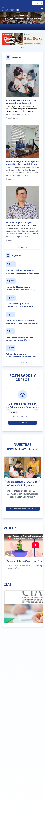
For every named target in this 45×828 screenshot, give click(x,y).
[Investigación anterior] (7, 479)
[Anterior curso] (8, 407)
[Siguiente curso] (36, 407)
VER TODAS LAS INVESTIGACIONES (22, 509)
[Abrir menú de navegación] (41, 9)
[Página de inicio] (11, 9)
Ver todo (21, 362)
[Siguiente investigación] (38, 479)
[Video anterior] (7, 557)
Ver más (21, 247)
